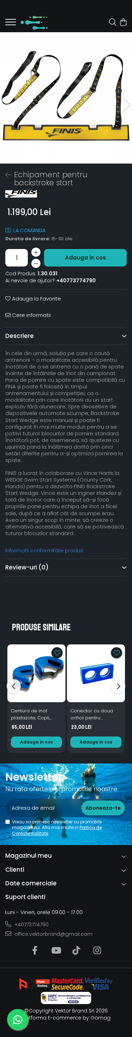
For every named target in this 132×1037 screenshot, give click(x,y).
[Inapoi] (5, 175)
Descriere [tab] (19, 336)
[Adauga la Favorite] (57, 652)
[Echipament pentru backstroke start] (66, 98)
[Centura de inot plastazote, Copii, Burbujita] (36, 673)
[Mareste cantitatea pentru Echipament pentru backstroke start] (35, 252)
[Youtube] (56, 951)
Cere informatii (31, 315)
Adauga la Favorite (36, 298)
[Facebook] (35, 951)
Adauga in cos (85, 257)
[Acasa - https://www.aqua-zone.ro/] (45, 23)
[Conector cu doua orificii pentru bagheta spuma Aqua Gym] (96, 673)
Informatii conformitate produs (44, 550)
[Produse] (10, 24)
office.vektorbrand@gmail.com (53, 934)
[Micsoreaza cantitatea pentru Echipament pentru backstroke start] (35, 263)
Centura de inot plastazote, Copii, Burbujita (30, 714)
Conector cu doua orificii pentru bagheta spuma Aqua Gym (95, 714)
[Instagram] (97, 951)
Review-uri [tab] (27, 567)
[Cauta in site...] (113, 23)
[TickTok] (76, 951)
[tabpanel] (66, 98)
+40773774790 (31, 924)
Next (126, 105)
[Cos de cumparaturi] (123, 23)
